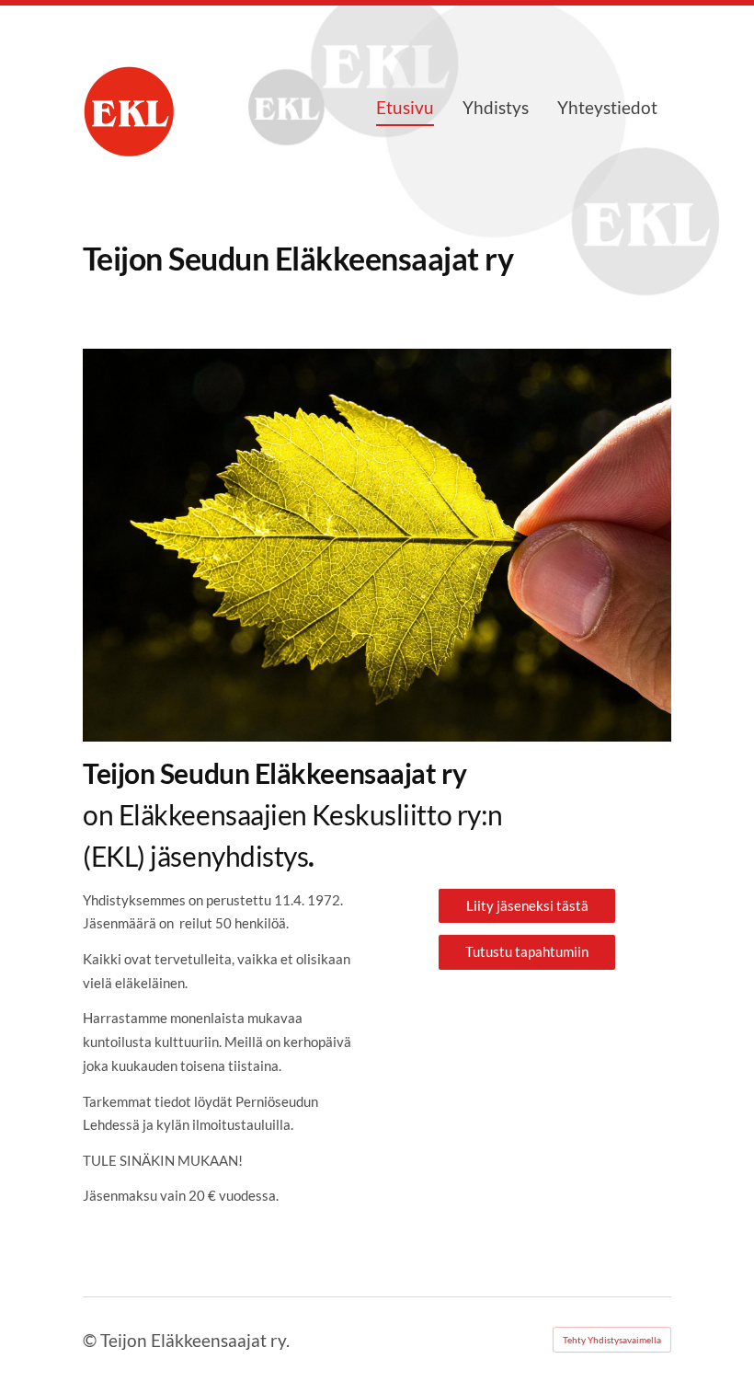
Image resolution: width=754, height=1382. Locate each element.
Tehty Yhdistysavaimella (612, 1339)
